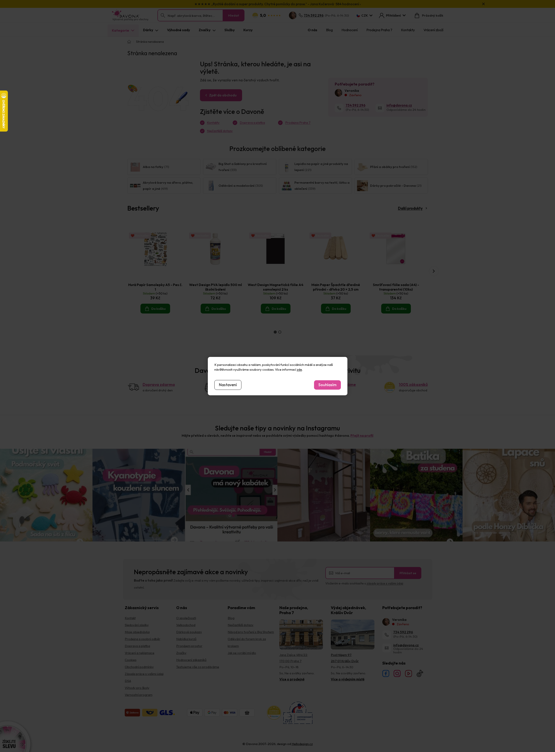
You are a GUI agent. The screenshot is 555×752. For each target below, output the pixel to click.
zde (299, 369)
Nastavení (228, 384)
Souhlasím (327, 384)
